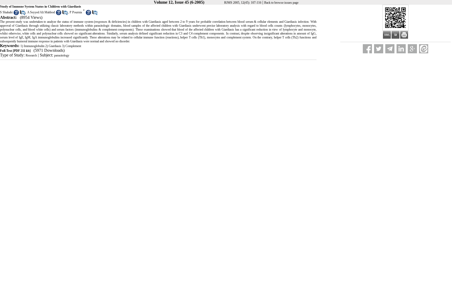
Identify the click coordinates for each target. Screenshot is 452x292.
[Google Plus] (412, 48)
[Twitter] (378, 48)
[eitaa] (423, 48)
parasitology (61, 55)
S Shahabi (6, 12)
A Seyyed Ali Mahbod (41, 12)
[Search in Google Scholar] (16, 14)
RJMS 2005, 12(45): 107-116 (242, 2)
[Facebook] (367, 48)
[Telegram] (389, 48)
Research (31, 55)
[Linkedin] (401, 48)
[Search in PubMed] (22, 14)
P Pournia (76, 12)
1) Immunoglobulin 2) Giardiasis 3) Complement (50, 46)
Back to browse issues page (281, 2)
